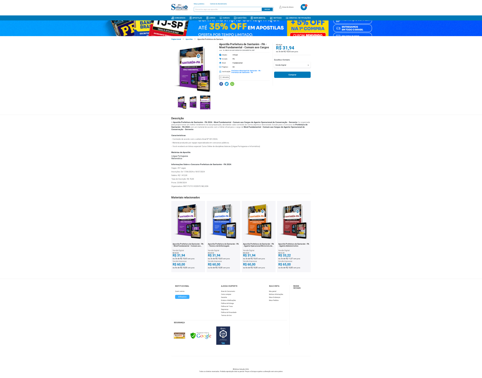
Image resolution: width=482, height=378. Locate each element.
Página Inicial (176, 39)
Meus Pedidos (274, 300)
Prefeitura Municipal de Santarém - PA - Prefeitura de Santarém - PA (246, 71)
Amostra (226, 77)
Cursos (226, 18)
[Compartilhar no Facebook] (221, 84)
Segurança (224, 309)
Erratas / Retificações (300, 18)
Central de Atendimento (218, 4)
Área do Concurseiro (228, 291)
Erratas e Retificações (228, 300)
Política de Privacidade (228, 312)
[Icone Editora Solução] (179, 7)
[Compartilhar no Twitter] (227, 84)
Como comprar (226, 294)
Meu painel (272, 291)
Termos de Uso (226, 315)
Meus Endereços (274, 297)
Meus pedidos (199, 4)
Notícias (278, 18)
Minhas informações (276, 294)
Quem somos (180, 291)
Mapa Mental (260, 18)
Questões (241, 18)
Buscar (267, 9)
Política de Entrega (227, 303)
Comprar (292, 75)
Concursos (180, 18)
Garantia (224, 297)
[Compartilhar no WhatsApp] (232, 84)
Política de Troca (227, 306)
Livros (212, 18)
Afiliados (182, 296)
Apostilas (197, 18)
